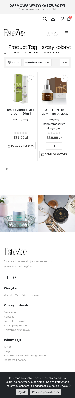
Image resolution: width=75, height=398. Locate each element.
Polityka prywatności (45, 392)
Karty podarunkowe (17, 330)
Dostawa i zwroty (15, 360)
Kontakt (9, 317)
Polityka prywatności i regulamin (25, 355)
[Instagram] (55, 33)
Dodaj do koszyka (22, 145)
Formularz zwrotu (15, 321)
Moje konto (11, 312)
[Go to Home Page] (5, 52)
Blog (7, 351)
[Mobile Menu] (66, 32)
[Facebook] (48, 33)
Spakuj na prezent (16, 325)
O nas (8, 347)
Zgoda (22, 392)
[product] (20, 88)
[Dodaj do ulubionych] (30, 78)
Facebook (7, 277)
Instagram (15, 277)
